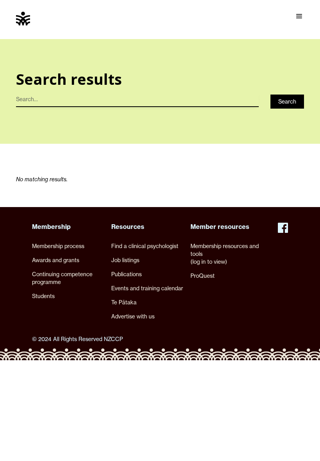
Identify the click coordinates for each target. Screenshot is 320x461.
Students (43, 296)
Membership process (58, 246)
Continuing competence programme (62, 278)
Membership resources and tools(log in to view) (224, 254)
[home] (23, 18)
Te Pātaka (124, 302)
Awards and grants (55, 260)
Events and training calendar (147, 288)
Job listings (125, 260)
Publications (126, 274)
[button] (299, 16)
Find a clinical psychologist (144, 246)
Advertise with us (133, 316)
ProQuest (202, 275)
